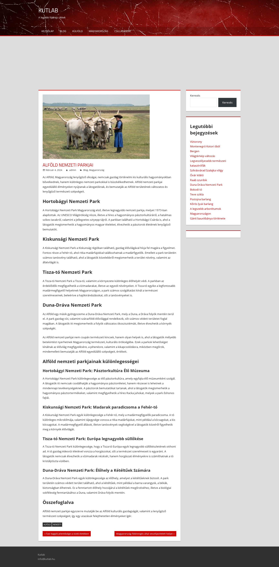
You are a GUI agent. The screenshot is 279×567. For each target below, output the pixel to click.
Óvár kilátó (197, 175)
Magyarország (98, 31)
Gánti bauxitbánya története (207, 218)
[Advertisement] (139, 60)
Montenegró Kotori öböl (205, 146)
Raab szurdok (198, 180)
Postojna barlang (200, 199)
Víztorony (196, 141)
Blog (63, 31)
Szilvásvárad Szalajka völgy (206, 170)
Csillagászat (122, 31)
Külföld (77, 31)
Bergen (194, 151)
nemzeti (57, 524)
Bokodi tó (196, 189)
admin (72, 170)
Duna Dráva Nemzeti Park (206, 185)
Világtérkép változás (202, 156)
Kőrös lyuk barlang (201, 204)
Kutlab (48, 10)
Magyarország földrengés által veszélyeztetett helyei (144, 534)
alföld (47, 524)
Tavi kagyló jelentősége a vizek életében (67, 534)
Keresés (195, 95)
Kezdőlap (47, 31)
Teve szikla (197, 194)
